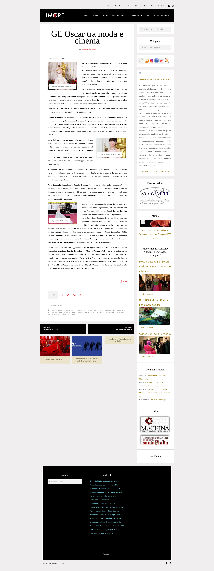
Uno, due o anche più (158, 400)
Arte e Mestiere (144, 6)
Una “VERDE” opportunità (157, 389)
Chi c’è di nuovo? (161, 15)
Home (86, 15)
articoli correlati (147, 294)
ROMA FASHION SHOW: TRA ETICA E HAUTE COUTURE (105, 489)
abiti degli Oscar (57, 310)
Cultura (105, 15)
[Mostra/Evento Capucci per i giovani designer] (154, 353)
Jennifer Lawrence (55, 312)
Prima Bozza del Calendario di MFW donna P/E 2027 (106, 485)
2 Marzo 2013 (52, 58)
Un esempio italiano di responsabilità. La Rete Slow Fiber (105, 522)
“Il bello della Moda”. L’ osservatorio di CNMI (107, 526)
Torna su (106, 554)
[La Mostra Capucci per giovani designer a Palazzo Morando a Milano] (154, 291)
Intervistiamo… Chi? (131, 6)
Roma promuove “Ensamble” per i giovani (106, 518)
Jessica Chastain (70, 312)
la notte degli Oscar (86, 312)
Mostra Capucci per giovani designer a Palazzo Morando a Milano (155, 266)
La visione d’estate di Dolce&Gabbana (105, 533)
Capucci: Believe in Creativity (155, 333)
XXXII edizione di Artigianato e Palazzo (105, 529)
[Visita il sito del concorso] (140, 74)
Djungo (108, 310)
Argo (90, 310)
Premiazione (164, 79)
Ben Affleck (98, 310)
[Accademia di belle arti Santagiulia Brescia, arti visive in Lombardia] (154, 445)
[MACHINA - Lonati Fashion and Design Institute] (154, 432)
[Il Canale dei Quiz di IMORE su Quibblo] (166, 62)
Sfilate (95, 15)
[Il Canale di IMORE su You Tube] (161, 62)
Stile (147, 15)
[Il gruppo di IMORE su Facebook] (156, 62)
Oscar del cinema (59, 314)
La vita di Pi (100, 312)
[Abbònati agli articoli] (146, 62)
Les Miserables (112, 312)
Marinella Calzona (146, 393)
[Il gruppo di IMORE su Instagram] (151, 62)
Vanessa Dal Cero (89, 49)
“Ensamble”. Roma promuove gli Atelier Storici (105, 515)
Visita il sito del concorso (155, 171)
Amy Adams (69, 310)
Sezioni (144, 79)
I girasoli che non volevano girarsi (103, 496)
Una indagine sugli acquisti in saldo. (104, 503)
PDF (125, 281)
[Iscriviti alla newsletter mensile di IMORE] (141, 62)
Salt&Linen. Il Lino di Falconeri (101, 500)
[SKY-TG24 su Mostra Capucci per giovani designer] (154, 324)
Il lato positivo (119, 310)
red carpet (72, 314)
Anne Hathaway (81, 310)
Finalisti (152, 79)
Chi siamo (109, 6)
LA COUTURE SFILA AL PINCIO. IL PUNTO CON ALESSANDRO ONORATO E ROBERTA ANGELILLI (107, 507)
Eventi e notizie (119, 15)
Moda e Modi (136, 15)
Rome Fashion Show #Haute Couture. (105, 511)
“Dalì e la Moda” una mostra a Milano (104, 481)
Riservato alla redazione (158, 6)
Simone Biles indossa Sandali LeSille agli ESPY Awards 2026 (106, 492)
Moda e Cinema (56, 305)
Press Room (118, 6)
